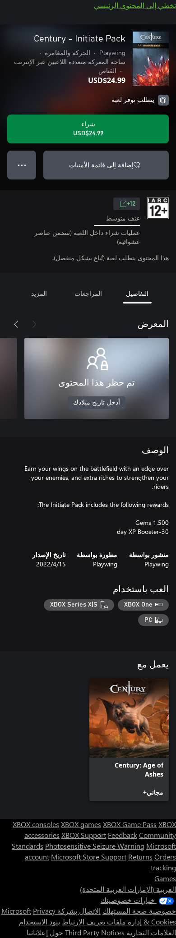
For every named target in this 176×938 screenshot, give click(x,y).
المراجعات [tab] (88, 293)
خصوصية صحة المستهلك (139, 910)
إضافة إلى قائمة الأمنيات (101, 165)
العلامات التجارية (151, 932)
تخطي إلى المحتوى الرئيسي (135, 5)
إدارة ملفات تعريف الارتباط (102, 921)
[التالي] (16, 324)
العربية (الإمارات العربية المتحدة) (128, 889)
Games (165, 878)
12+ (131, 204)
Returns (140, 856)
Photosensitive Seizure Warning (94, 846)
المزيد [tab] (39, 293)
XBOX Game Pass (130, 824)
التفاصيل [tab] (137, 293)
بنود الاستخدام (39, 921)
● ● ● (22, 164)
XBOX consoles (36, 824)
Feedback (122, 835)
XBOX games (81, 824)
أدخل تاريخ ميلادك (96, 403)
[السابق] (34, 324)
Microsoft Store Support (88, 856)
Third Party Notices (95, 932)
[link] (129, 739)
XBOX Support (83, 835)
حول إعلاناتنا (45, 932)
